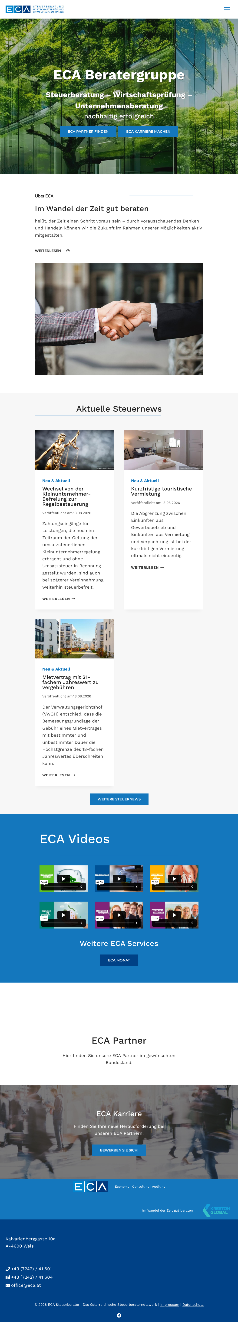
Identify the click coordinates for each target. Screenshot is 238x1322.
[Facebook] (119, 1315)
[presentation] (74, 450)
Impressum (169, 1305)
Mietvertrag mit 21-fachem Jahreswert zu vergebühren (70, 682)
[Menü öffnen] (226, 9)
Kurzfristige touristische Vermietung (161, 491)
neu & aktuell (56, 480)
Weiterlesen (57, 599)
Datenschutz (193, 1305)
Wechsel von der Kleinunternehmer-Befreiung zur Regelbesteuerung (66, 496)
